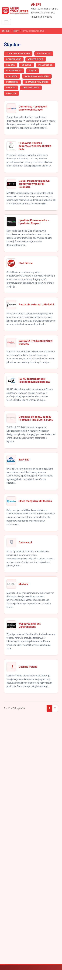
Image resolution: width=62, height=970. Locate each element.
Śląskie (33, 71)
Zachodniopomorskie (18, 53)
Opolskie (26, 65)
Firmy (16, 31)
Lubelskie (11, 93)
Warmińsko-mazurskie (36, 76)
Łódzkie (10, 65)
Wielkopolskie (35, 59)
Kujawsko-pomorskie (37, 82)
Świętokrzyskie (31, 88)
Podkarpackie (14, 71)
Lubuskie (11, 88)
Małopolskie (45, 65)
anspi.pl (6, 31)
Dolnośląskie (13, 59)
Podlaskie (11, 76)
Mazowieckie (44, 53)
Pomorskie (12, 82)
